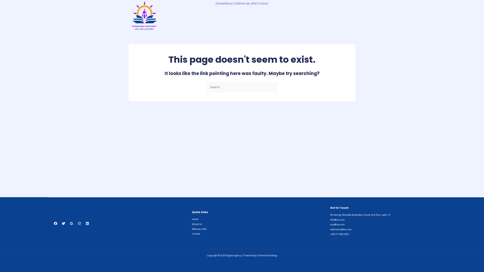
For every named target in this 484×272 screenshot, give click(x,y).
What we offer (247, 3)
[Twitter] (63, 223)
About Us (230, 3)
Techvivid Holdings (267, 255)
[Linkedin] (87, 223)
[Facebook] (55, 223)
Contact (262, 3)
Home (220, 3)
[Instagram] (79, 223)
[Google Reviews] (71, 223)
